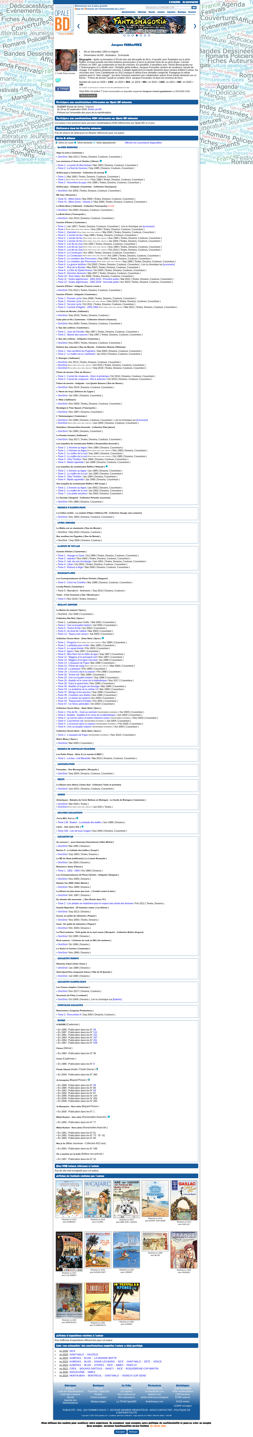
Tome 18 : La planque (69, 669)
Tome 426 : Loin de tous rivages (74, 831)
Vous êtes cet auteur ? (134, 91)
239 (95, 1043)
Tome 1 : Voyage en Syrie (71, 555)
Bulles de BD (95, 109)
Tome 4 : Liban (65, 564)
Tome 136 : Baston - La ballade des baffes (79, 822)
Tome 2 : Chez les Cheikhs (72, 582)
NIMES (119, 1365)
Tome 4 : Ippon (65, 651)
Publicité (69, 1410)
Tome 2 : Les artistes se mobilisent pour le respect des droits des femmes (95, 903)
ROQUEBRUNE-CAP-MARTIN (142, 1368)
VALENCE (92, 1354)
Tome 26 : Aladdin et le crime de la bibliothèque (82, 680)
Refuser (133, 1432)
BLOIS (87, 1358)
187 (95, 1037)
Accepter (120, 1432)
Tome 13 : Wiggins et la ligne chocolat (77, 660)
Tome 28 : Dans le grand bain (73, 683)
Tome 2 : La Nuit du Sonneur (72, 168)
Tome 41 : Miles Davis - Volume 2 (75, 202)
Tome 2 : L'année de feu (70, 235)
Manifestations (128, 12)
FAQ (79, 1410)
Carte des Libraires (70, 1394)
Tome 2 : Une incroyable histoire (74, 625)
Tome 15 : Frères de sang (71, 666)
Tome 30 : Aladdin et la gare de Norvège (78, 686)
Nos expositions (126, 1397)
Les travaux (126, 1388)
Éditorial (70, 1388)
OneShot (62, 157)
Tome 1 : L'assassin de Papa (73, 735)
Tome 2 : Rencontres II (69, 1014)
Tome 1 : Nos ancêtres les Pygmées (76, 351)
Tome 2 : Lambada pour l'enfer (73, 645)
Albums (98, 1388)
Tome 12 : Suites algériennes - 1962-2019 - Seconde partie (88, 282)
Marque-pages (98, 1401)
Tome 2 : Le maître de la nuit (72, 453)
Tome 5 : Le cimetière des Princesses (77, 258)
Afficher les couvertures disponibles (143, 142)
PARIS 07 (131, 1365)
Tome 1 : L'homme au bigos (72, 470)
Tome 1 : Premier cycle (69, 298)
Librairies (142, 12)
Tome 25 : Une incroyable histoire (75, 677)
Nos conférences (126, 1394)
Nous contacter (161, 1410)
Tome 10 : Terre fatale (69, 276)
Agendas (171, 12)
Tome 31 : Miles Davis (69, 199)
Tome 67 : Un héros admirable (73, 704)
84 (94, 1090)
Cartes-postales (98, 1397)
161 (95, 1035)
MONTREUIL (95, 1375)
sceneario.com (154, 1388)
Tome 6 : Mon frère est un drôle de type (78, 654)
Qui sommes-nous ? (95, 1410)
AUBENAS (75, 1358)
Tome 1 (61, 176)
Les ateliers (126, 1391)
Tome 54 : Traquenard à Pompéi (74, 701)
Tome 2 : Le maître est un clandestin (76, 354)
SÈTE (147, 1361)
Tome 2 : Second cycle (69, 304)
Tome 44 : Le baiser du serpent (74, 698)
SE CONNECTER (190, 2)
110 (95, 1032)
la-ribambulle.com (154, 1391)
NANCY (109, 1368)
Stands (152, 12)
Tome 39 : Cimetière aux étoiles (74, 695)
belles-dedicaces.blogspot (154, 1397)
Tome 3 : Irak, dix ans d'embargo (74, 561)
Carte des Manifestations (70, 1391)
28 (94, 1029)
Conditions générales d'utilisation (120, 1415)
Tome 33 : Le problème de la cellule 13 (78, 689)
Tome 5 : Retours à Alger (70, 567)
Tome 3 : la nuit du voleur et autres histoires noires (84, 718)
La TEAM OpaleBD (126, 1401)
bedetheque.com (154, 1401)
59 (94, 1085)
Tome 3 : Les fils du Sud (70, 244)
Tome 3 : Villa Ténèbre (69, 459)
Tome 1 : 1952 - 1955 (69, 870)
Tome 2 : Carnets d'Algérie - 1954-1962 (78, 307)
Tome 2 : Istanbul (66, 558)
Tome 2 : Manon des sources (73, 334)
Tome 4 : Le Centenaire (70, 252)
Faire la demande (88, 96)
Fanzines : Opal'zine (98, 1391)
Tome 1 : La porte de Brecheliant (74, 165)
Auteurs (161, 12)
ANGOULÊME (77, 1372)
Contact (192, 12)
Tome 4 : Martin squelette (71, 462)
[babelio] (117, 999)
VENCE (157, 1361)
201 (95, 1040)
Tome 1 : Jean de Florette (71, 331)
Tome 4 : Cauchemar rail (70, 721)
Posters (98, 1394)
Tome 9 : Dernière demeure (72, 273)
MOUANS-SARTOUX (91, 1368)
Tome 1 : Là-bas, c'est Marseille (74, 758)
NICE (72, 1351)
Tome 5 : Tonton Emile (69, 628)
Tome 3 (61, 599)
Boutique (182, 12)
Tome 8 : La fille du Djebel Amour (75, 270)
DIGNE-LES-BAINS (104, 1361)
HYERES (99, 1365)
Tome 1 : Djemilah (67, 232)
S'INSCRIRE (174, 2)
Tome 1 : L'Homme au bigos (72, 447)
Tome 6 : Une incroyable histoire (74, 726)
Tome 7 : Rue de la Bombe (71, 267)
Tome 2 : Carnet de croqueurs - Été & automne (82, 379)
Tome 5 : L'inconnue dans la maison (76, 724)
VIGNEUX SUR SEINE (134, 1375)
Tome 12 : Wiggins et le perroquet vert (77, 657)
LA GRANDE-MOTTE (105, 1358)
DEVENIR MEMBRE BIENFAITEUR (129, 1410)
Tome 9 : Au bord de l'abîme (72, 631)
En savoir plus (158, 1425)
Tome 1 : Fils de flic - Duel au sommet (77, 712)
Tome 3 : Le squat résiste (71, 648)
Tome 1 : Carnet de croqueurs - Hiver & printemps (83, 376)
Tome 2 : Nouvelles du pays (72, 182)
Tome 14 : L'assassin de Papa (73, 663)
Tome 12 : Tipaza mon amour (73, 634)
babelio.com (154, 1394)
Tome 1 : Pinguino (67, 642)
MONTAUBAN (77, 1375)
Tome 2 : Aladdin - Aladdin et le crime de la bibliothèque (86, 715)
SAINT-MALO (77, 1354)
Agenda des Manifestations (70, 1401)
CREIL (73, 1368)
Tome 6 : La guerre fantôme (72, 264)
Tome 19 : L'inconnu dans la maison (76, 671)
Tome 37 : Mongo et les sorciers (74, 692)
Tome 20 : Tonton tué (68, 674)
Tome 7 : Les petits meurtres (72, 493)
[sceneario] (148, 226)
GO (194, 7)
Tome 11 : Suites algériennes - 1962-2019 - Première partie (88, 279)
